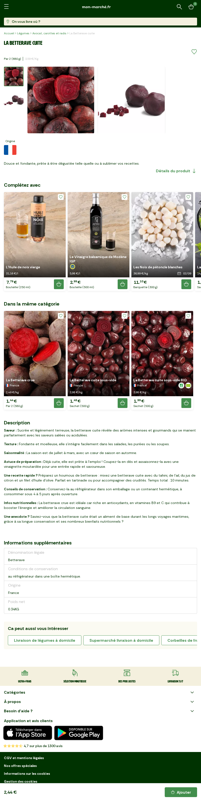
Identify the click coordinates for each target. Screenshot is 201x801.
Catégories (14, 692)
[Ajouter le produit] (59, 284)
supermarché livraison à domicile (121, 640)
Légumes (23, 33)
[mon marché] (100, 6)
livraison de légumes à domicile (44, 640)
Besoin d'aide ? (18, 711)
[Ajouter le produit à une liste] (194, 52)
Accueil (9, 33)
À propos (12, 701)
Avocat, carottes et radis (49, 33)
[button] (35, 241)
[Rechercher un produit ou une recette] (179, 7)
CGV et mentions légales (24, 758)
